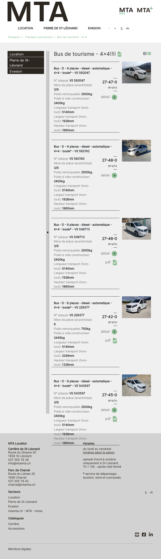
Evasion (94, 28)
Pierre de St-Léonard (61, 28)
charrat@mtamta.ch (21, 484)
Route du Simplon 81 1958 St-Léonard (24, 452)
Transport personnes (38, 37)
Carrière (13, 524)
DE (127, 28)
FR (122, 28)
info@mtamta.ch (19, 463)
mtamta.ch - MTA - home (25, 511)
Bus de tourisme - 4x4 (72, 37)
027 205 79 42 (18, 481)
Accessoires (16, 528)
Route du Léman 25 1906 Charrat (21, 473)
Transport (14, 37)
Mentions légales (19, 549)
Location (25, 28)
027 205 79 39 (18, 459)
